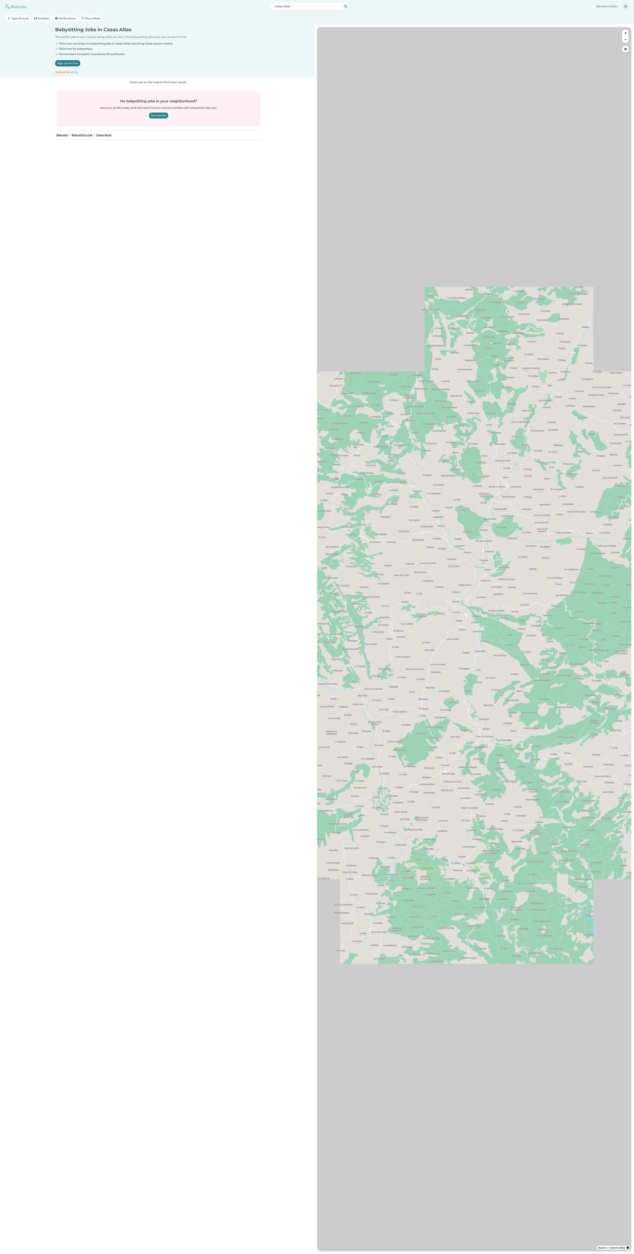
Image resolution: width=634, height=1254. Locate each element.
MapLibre (602, 1247)
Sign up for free (67, 63)
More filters (92, 18)
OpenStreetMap (617, 1247)
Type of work (20, 18)
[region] (474, 639)
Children (43, 18)
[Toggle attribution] (628, 1248)
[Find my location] (625, 49)
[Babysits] (15, 6)
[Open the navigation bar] (625, 6)
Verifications (67, 18)
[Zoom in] (625, 33)
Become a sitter (607, 6)
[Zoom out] (625, 39)
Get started (158, 115)
